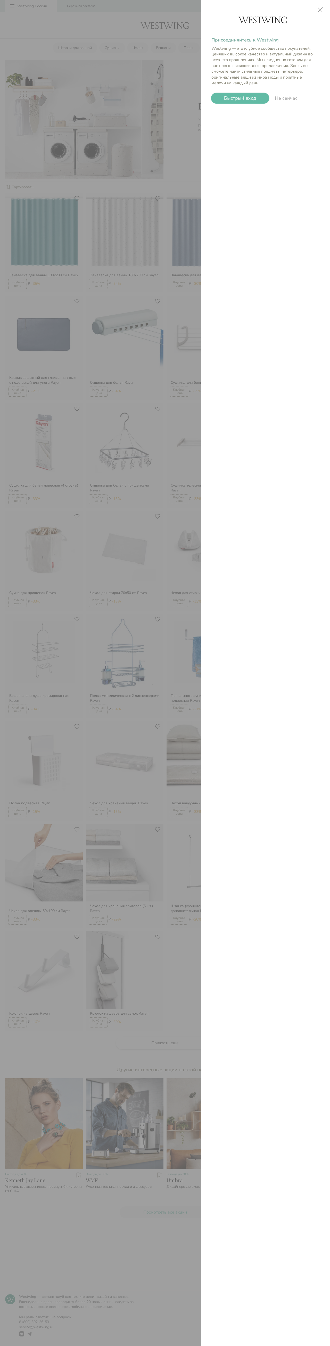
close (320, 9)
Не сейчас (286, 98)
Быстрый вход (240, 98)
